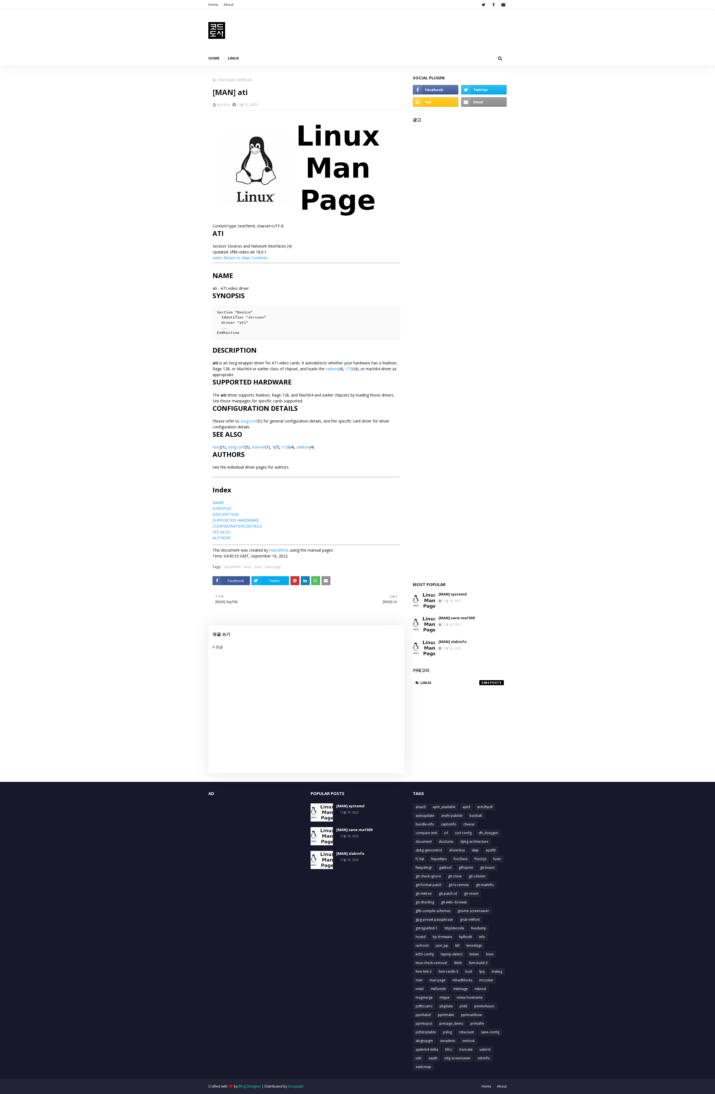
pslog (447, 1032)
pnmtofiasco (484, 1006)
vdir (419, 1058)
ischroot (422, 945)
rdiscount (466, 1032)
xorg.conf (249, 421)
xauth (433, 1058)
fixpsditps (439, 858)
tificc (448, 1049)
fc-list (420, 858)
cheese (469, 824)
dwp (475, 850)
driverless (457, 850)
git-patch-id (448, 893)
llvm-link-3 (424, 971)
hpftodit (465, 936)
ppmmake (446, 1014)
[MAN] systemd (452, 594)
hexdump (478, 928)
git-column (477, 876)
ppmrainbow (471, 1014)
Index (217, 257)
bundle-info (425, 824)
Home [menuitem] (214, 58)
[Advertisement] (460, 349)
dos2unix (446, 841)
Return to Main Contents (245, 257)
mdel (420, 988)
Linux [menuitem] (233, 58)
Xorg (217, 447)
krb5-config (425, 954)
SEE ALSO (221, 532)
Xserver (258, 447)
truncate (466, 1049)
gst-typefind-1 (427, 928)
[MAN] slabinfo (452, 641)
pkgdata (446, 1006)
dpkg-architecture (474, 841)
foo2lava (461, 858)
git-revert (471, 893)
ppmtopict (424, 1023)
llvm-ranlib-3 (448, 971)
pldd (463, 1006)
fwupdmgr (424, 867)
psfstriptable (426, 1032)
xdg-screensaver (457, 1058)
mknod (480, 988)
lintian (474, 954)
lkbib (458, 962)
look (468, 971)
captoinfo (448, 824)
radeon (332, 368)
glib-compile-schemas (433, 910)
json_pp (442, 945)
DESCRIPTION (226, 514)
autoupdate (425, 815)
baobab (475, 815)
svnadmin (447, 1040)
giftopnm (466, 867)
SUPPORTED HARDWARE (236, 520)
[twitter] (483, 4)
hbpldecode (454, 928)
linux (247, 566)
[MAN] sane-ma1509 (456, 617)
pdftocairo (424, 1006)
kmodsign (474, 945)
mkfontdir (438, 988)
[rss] (435, 102)
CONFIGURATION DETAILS (237, 526)
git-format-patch (429, 884)
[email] (503, 4)
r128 (349, 368)
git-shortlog (425, 902)
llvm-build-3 (478, 962)
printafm (477, 1023)
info (482, 936)
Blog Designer (250, 1086)
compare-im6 (426, 832)
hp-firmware (442, 936)
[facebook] (493, 4)
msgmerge (424, 997)
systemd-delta (427, 1049)
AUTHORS (222, 537)
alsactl (421, 807)
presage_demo (451, 1023)
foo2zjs (480, 858)
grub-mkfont (470, 919)
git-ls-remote (459, 884)
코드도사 (223, 104)
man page (227, 79)
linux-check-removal (431, 962)
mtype (445, 997)
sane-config (490, 1032)
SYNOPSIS (222, 508)
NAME (218, 502)
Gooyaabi (296, 1086)
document (232, 566)
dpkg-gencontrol (429, 850)
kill (457, 945)
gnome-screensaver (473, 910)
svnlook (468, 1040)
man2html (278, 550)
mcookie (486, 980)
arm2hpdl (485, 807)
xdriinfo (484, 1058)
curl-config (463, 832)
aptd (466, 807)
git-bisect (487, 867)
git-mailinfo (485, 884)
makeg (497, 971)
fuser (497, 858)
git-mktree (424, 893)
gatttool (445, 867)
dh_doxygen (488, 832)
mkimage (460, 988)
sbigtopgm (424, 1040)
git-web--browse (454, 902)
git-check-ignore (428, 876)
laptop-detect (452, 954)
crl (446, 832)
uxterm (485, 1049)
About (228, 4)
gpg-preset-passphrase (434, 919)
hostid (421, 936)
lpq (482, 971)
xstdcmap (423, 1066)
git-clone (455, 876)
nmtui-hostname (470, 997)
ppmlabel (423, 1014)
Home (213, 4)
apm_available (444, 807)
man (257, 566)
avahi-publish (452, 815)
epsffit (491, 850)
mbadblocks (462, 980)
